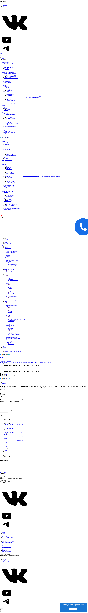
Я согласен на (8, 411)
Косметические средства (35, 362)
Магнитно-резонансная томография (7, 548)
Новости (3, 535)
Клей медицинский (42, 362)
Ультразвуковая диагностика (6, 540)
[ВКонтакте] (14, 34)
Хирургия (7, 303)
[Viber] (6, 354)
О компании (4, 559)
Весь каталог (6, 247)
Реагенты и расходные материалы (13, 323)
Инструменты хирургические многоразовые (7, 362)
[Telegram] (9, 354)
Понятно (73, 609)
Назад (5, 237)
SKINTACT (7, 374)
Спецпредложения (5, 534)
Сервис (5, 350)
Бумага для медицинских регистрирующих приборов (22, 362)
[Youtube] (6, 44)
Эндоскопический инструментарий (13, 298)
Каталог (3, 532)
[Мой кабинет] (0, 214)
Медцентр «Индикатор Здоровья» (7, 537)
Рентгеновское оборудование (6, 549)
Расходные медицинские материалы (11, 337)
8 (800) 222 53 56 (3, 56)
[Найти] (0, 55)
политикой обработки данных (78, 604)
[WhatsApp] (7, 354)
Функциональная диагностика (10, 271)
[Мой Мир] (3, 354)
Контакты (3, 538)
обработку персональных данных (11, 411)
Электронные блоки (11, 293)
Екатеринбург (6, 242)
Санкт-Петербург (6, 239)
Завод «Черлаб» (4, 536)
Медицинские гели (11, 344)
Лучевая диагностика (9, 249)
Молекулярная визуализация (6, 551)
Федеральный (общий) (7, 243)
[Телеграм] (6, 51)
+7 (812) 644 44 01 (3, 58)
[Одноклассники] (2, 354)
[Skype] (8, 354)
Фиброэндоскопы (10, 278)
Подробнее (5, 421)
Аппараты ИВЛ (4, 550)
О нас (3, 531)
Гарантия (3, 533)
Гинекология (10, 311)
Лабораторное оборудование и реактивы (12, 314)
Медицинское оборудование (6, 547)
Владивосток (6, 241)
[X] (4, 354)
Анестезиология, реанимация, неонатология (13, 259)
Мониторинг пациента (11, 263)
